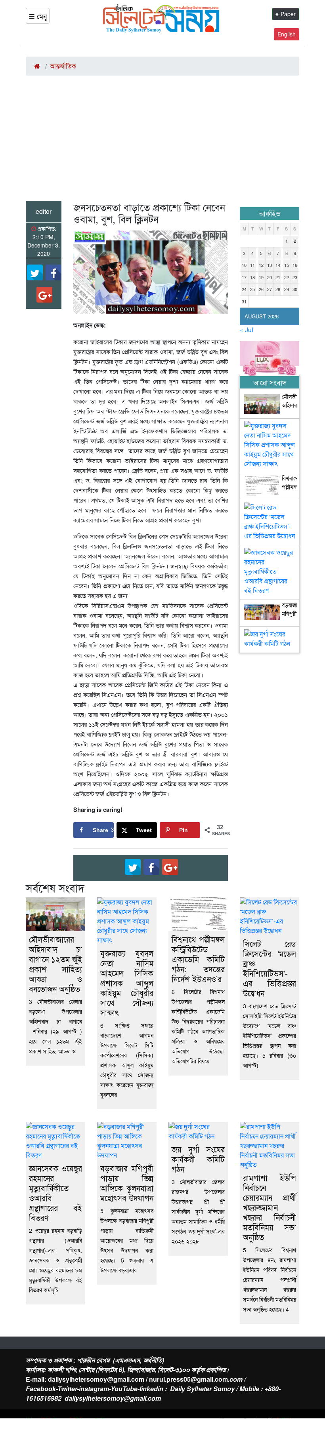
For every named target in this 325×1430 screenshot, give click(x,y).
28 (277, 289)
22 (286, 277)
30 (294, 289)
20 (269, 277)
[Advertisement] (162, 141)
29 (286, 289)
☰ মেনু (38, 16)
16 (294, 265)
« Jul (246, 329)
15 (286, 265)
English (286, 34)
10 (244, 265)
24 (244, 289)
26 (261, 289)
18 (252, 277)
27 (269, 289)
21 (277, 277)
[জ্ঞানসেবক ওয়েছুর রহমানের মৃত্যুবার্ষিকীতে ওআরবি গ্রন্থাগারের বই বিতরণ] (269, 554)
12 (261, 265)
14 (277, 265)
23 (294, 277)
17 (244, 277)
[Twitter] (35, 272)
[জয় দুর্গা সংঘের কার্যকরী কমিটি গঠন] (269, 635)
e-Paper (285, 14)
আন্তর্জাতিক (63, 65)
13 (269, 265)
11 (252, 265)
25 (252, 289)
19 (261, 277)
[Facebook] (53, 272)
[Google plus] (44, 295)
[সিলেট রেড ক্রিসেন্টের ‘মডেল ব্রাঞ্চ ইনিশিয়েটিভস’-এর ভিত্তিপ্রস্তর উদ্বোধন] (269, 509)
